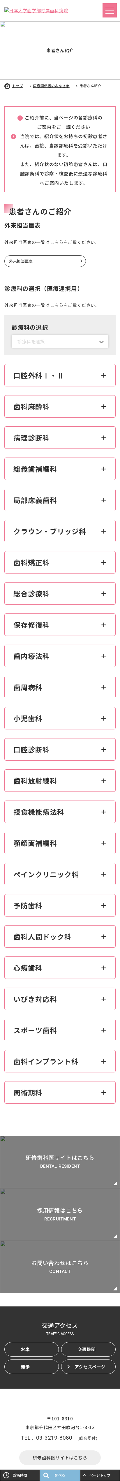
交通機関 (86, 1349)
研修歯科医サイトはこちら (60, 1457)
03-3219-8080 (54, 1437)
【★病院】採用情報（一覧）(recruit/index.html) (60, 1214)
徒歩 (25, 1367)
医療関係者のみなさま (51, 85)
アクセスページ (90, 1367)
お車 (25, 1349)
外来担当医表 (21, 261)
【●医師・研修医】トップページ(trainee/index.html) (60, 1162)
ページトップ (99, 1475)
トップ (17, 85)
